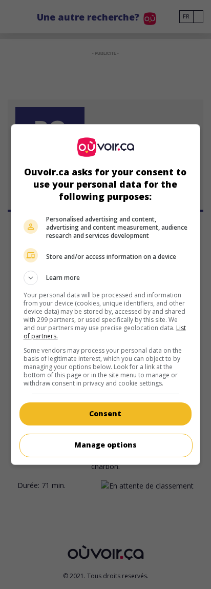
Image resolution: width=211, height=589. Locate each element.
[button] (106, 278)
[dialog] (106, 294)
